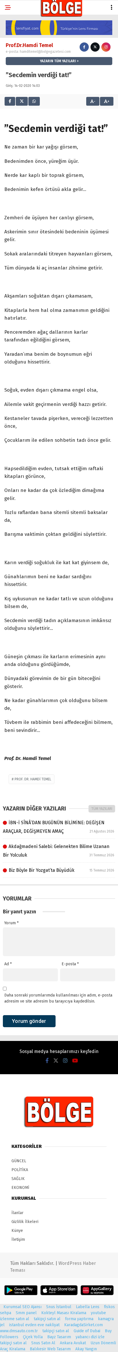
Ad (8, 964)
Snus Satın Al (43, 1343)
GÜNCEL (18, 1160)
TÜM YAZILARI (101, 809)
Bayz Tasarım (59, 1337)
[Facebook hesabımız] (47, 1061)
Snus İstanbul (58, 1306)
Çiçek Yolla (33, 1337)
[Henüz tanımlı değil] (84, 47)
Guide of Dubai (87, 1330)
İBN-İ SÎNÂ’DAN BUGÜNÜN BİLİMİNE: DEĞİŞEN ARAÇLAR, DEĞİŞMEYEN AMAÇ (59, 827)
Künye (17, 1230)
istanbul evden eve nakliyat (34, 1324)
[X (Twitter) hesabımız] (55, 1061)
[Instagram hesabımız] (65, 1061)
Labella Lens (87, 1306)
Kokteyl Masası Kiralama (63, 1312)
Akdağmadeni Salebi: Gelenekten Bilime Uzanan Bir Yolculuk (59, 851)
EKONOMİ (20, 1187)
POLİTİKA (19, 1169)
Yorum (11, 923)
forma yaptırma (79, 1318)
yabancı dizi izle (90, 1337)
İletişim (18, 1239)
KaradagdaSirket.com (83, 1324)
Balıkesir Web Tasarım (50, 1349)
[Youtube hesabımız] (75, 1061)
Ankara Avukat (73, 1343)
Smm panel (26, 1312)
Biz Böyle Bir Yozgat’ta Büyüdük (61, 870)
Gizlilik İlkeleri (24, 1221)
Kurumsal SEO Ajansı (22, 1306)
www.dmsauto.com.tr (19, 1330)
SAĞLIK (18, 1178)
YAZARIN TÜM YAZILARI (58, 61)
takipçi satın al (47, 1318)
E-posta (70, 964)
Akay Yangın (86, 1349)
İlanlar (17, 1212)
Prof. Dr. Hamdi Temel (33, 779)
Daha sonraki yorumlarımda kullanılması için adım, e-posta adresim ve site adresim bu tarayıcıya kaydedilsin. (58, 998)
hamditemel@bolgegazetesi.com (45, 52)
